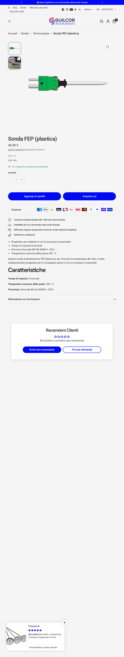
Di (9, 8)
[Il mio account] (108, 21)
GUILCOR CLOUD (17, 11)
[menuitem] (9, 7)
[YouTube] (71, 9)
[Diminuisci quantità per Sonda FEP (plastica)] (10, 179)
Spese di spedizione (16, 150)
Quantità (12, 172)
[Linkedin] (80, 9)
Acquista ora (89, 196)
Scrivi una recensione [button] (41, 349)
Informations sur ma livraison (24, 299)
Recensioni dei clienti (39, 8)
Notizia (23, 8)
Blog (15, 8)
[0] (113, 21)
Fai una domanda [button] (82, 349)
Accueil (12, 33)
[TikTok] (75, 9)
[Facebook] (63, 9)
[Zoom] (107, 46)
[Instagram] (67, 9)
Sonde (25, 33)
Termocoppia (41, 33)
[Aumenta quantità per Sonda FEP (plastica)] (21, 179)
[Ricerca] (101, 21)
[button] (64, 622)
